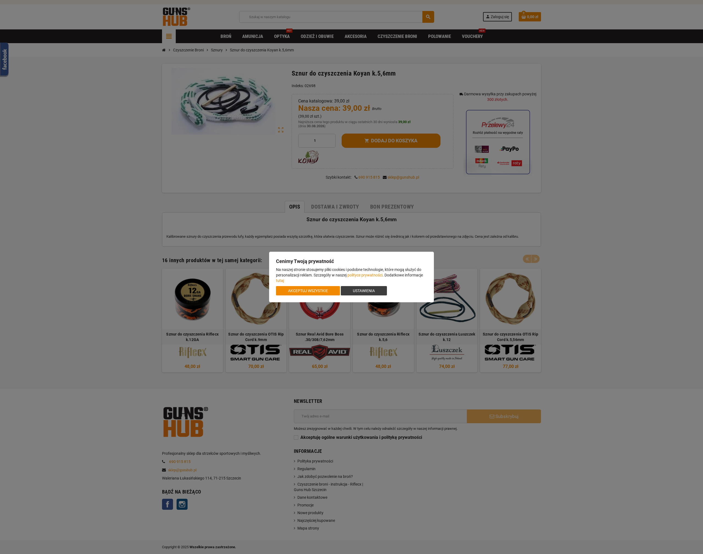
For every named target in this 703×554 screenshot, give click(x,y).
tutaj (280, 280)
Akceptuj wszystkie (308, 291)
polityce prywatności (365, 275)
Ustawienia (364, 291)
